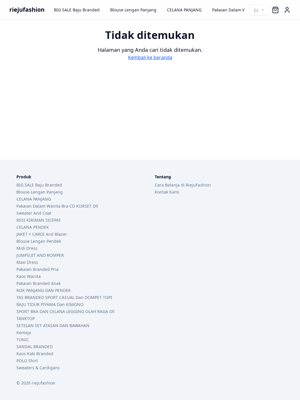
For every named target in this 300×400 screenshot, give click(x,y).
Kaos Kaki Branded (34, 353)
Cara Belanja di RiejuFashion (183, 185)
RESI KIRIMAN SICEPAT (38, 220)
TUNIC (22, 339)
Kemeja (23, 332)
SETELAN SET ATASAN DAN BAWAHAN (52, 325)
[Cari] (256, 10)
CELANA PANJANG (184, 10)
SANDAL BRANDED (34, 346)
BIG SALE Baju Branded (77, 10)
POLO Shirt (27, 360)
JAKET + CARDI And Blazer (41, 234)
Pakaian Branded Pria (37, 269)
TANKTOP (25, 318)
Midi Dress (27, 248)
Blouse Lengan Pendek (38, 241)
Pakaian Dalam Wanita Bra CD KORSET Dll (57, 206)
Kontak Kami (167, 192)
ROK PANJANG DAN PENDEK (43, 290)
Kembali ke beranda (150, 57)
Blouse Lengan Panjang (133, 10)
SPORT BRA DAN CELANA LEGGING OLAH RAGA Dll (65, 311)
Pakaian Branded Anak (38, 283)
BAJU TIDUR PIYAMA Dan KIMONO (49, 304)
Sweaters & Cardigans (38, 367)
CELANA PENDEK (32, 227)
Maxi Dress (27, 262)
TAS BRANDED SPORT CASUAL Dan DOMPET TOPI (64, 297)
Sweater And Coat (33, 213)
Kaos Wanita (28, 276)
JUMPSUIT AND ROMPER (40, 255)
